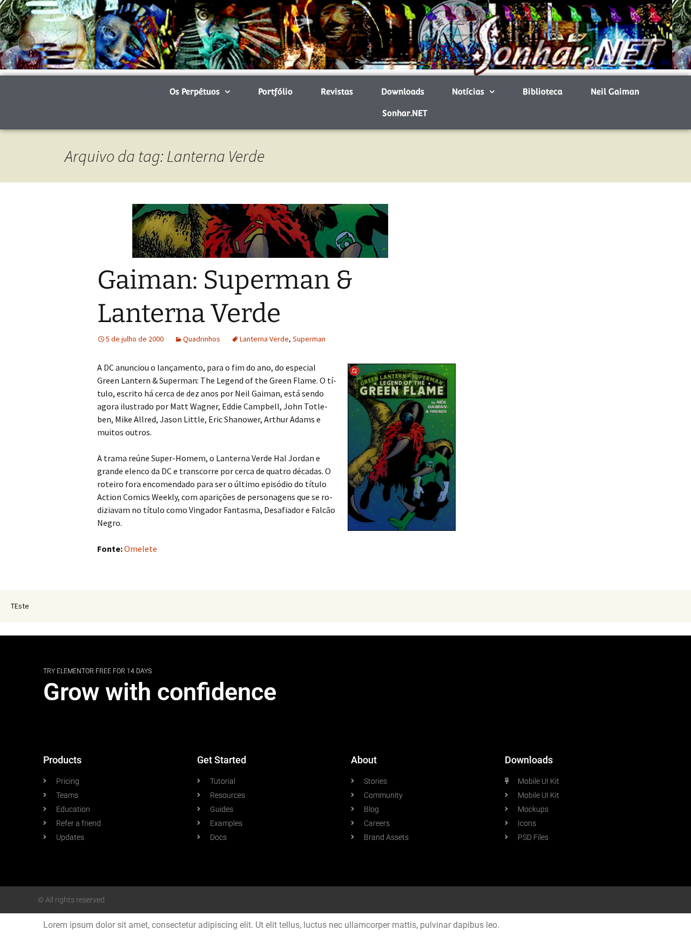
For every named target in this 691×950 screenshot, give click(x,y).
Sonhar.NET (404, 113)
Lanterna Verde (264, 339)
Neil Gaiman (615, 91)
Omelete (140, 548)
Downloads (402, 91)
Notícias (468, 91)
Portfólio (275, 91)
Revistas (337, 91)
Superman (309, 339)
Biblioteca (543, 91)
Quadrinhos (201, 339)
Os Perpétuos (195, 91)
